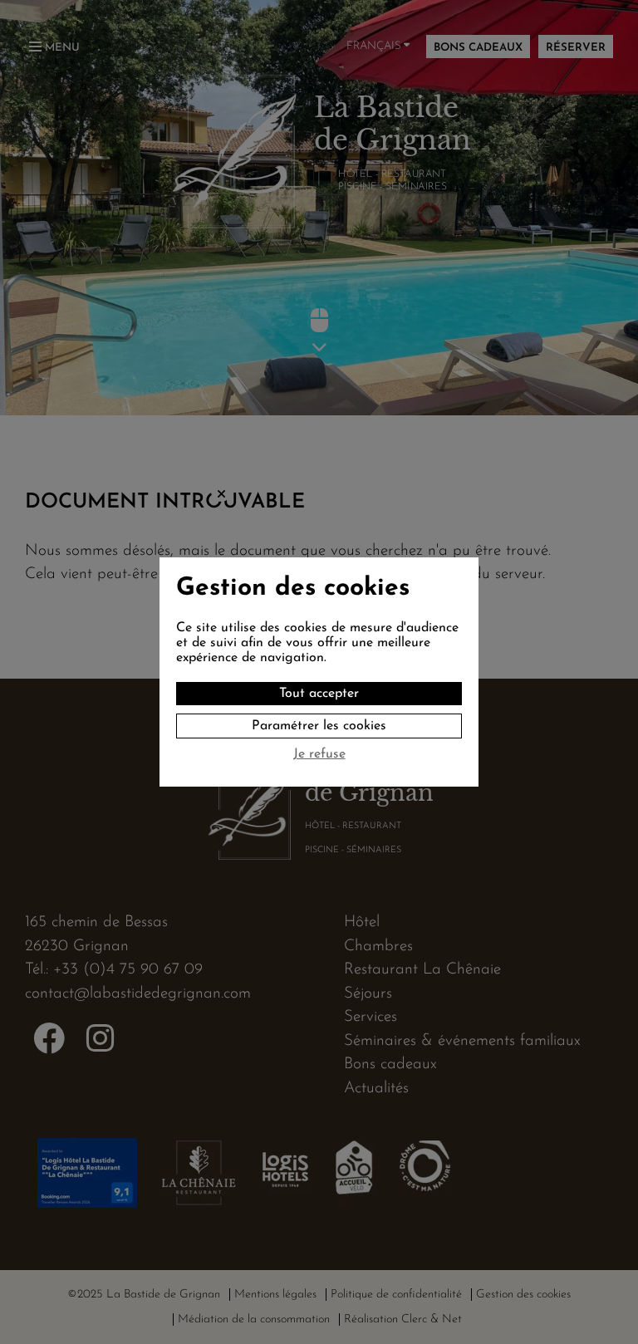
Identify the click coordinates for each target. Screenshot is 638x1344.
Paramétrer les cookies (319, 726)
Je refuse (319, 754)
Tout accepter (319, 693)
